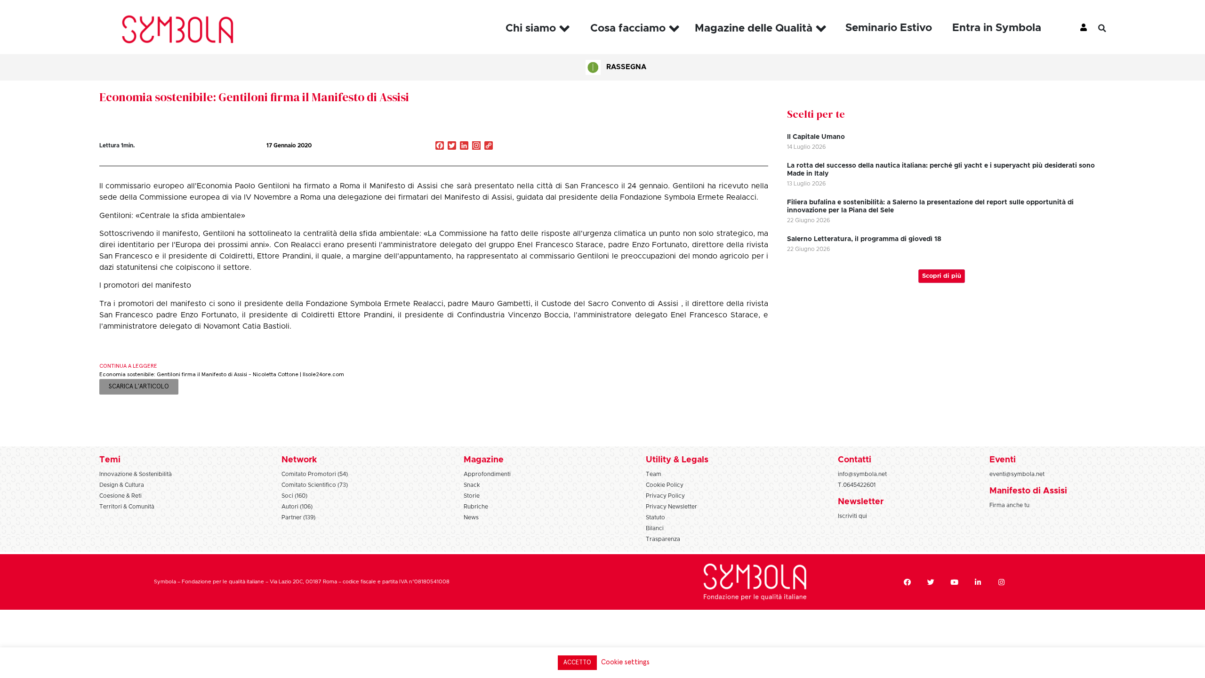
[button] (1109, 28)
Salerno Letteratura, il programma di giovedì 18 (864, 239)
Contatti (854, 460)
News (471, 517)
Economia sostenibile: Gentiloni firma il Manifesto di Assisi (254, 97)
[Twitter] (931, 582)
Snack (472, 485)
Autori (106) (297, 506)
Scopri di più (941, 276)
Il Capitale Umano (816, 137)
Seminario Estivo (888, 28)
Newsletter (861, 502)
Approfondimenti (487, 474)
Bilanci (655, 528)
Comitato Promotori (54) (314, 474)
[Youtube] (955, 582)
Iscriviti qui (852, 516)
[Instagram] (476, 146)
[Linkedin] (978, 582)
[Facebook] (907, 582)
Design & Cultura (121, 485)
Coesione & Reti (120, 496)
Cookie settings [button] (625, 662)
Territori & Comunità (126, 506)
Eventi (1002, 460)
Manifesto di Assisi (1028, 491)
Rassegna (626, 67)
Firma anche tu (1009, 505)
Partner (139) (298, 517)
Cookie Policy (664, 485)
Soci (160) (294, 496)
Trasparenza (663, 539)
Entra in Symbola (996, 28)
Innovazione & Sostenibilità (135, 474)
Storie (472, 496)
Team (653, 474)
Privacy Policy (665, 496)
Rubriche (476, 506)
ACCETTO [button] (577, 663)
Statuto (655, 517)
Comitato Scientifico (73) (314, 485)
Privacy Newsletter (671, 506)
